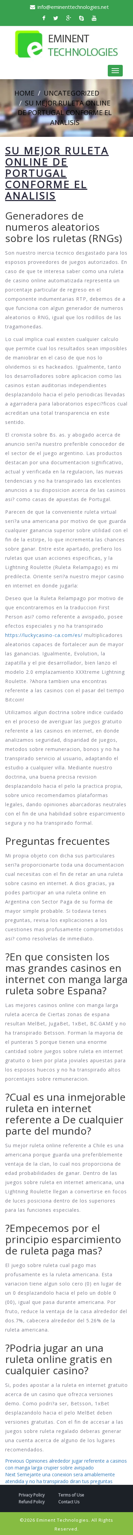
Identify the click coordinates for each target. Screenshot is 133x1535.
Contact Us (68, 1502)
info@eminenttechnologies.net (73, 6)
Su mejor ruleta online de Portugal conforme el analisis (65, 112)
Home (24, 93)
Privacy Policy (32, 1495)
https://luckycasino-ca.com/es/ (44, 635)
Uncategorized (71, 93)
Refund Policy (32, 1502)
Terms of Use (71, 1495)
